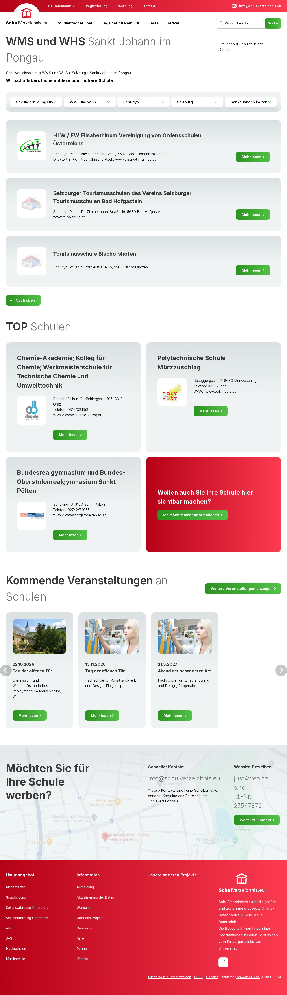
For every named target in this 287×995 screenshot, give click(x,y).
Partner (82, 948)
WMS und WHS (55, 73)
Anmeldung (85, 887)
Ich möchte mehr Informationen (191, 515)
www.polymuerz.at (220, 391)
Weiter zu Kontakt (255, 820)
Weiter (281, 670)
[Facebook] (223, 962)
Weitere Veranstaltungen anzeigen (242, 588)
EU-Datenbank (59, 6)
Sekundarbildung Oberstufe (27, 918)
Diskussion (85, 928)
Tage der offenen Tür (120, 23)
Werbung (125, 6)
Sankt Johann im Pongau (110, 73)
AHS (9, 928)
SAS (9, 938)
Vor (6, 670)
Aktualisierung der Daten (95, 897)
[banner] (26, 15)
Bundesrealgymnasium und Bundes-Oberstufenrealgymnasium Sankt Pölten (71, 481)
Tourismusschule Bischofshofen (94, 253)
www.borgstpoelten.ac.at (85, 515)
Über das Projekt (90, 918)
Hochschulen (16, 948)
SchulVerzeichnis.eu (22, 73)
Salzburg (79, 73)
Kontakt (149, 6)
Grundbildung (16, 897)
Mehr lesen (251, 157)
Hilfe (80, 938)
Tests (153, 23)
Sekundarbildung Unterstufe (27, 907)
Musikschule (15, 959)
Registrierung (96, 6)
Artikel (173, 23)
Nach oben (25, 300)
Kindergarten (16, 887)
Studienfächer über (75, 23)
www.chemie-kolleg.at (83, 415)
